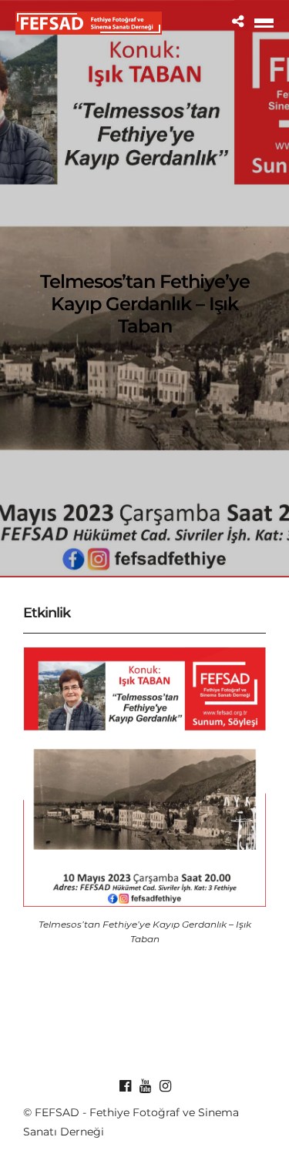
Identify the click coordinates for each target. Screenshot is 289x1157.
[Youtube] (145, 1086)
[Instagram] (165, 1086)
